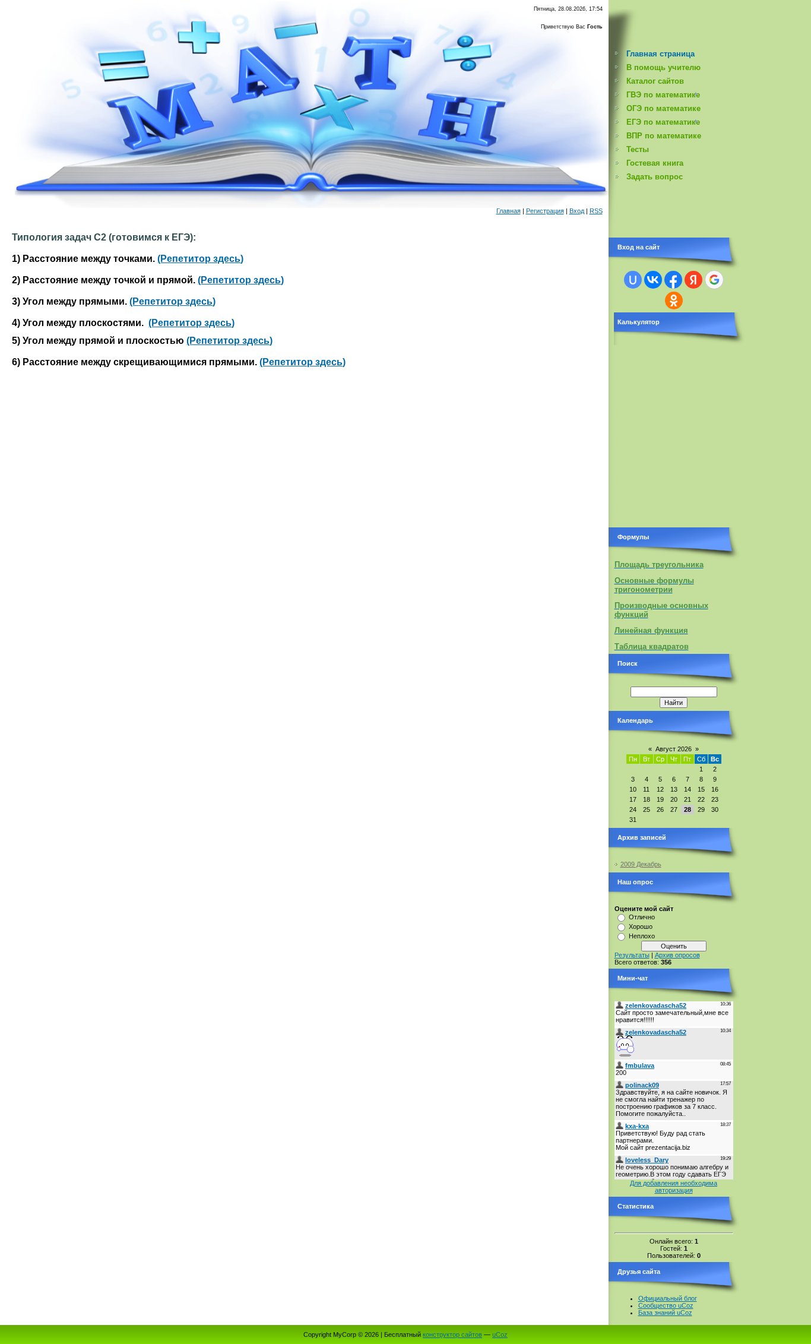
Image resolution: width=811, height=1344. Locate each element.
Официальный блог (667, 1298)
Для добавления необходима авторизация (673, 1186)
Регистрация (545, 210)
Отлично (642, 917)
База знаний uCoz (665, 1312)
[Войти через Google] (714, 279)
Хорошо (640, 926)
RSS (596, 210)
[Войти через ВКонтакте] (653, 280)
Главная (508, 210)
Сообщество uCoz (665, 1305)
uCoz (500, 1334)
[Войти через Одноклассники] (674, 300)
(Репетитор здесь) (200, 259)
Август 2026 (673, 748)
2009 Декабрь (640, 864)
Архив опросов (677, 955)
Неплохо (642, 936)
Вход (576, 210)
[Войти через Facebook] (673, 280)
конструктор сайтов (452, 1334)
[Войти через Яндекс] (693, 280)
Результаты (632, 955)
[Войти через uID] (633, 280)
